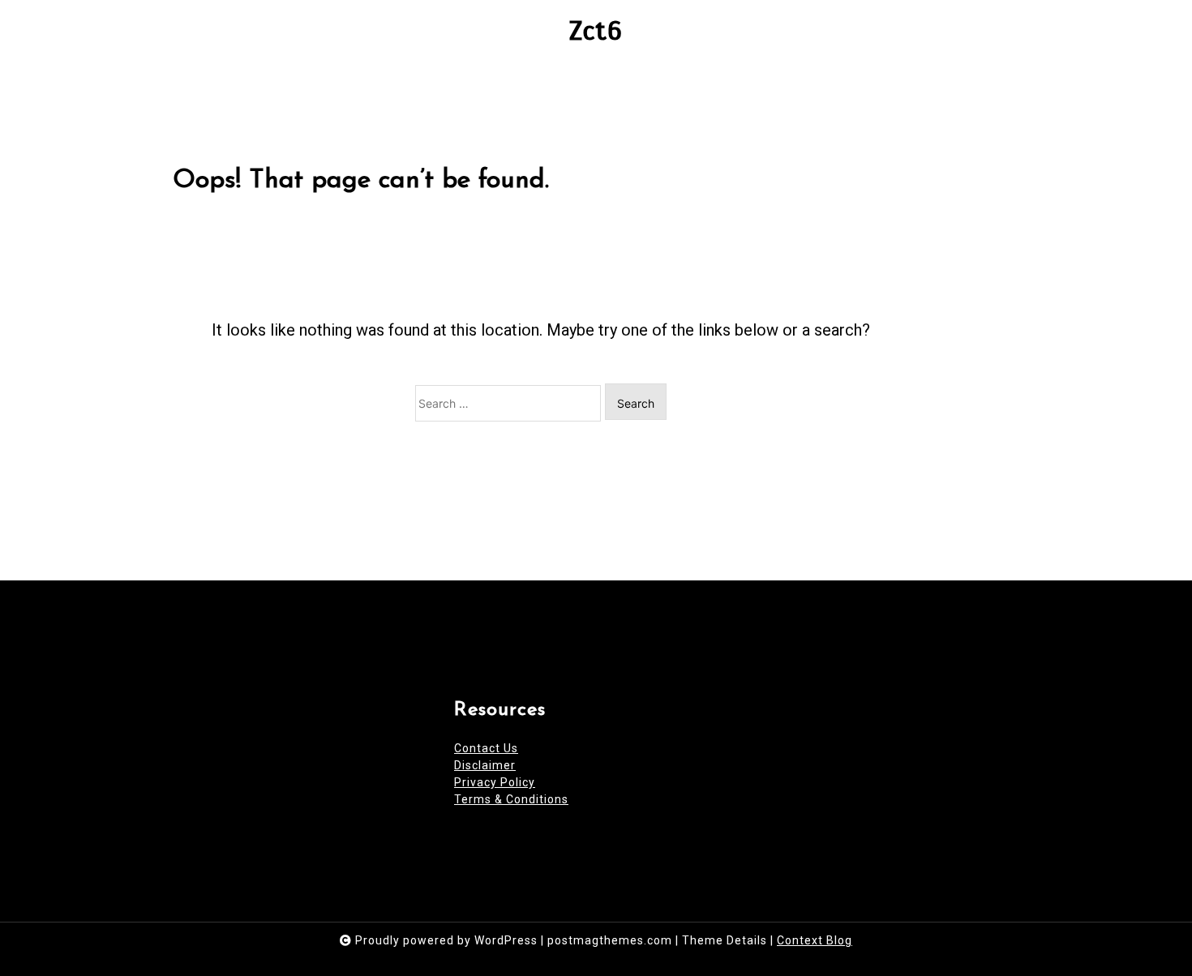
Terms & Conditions (511, 799)
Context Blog (814, 940)
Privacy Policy (494, 782)
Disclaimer (485, 765)
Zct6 (596, 31)
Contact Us (486, 748)
